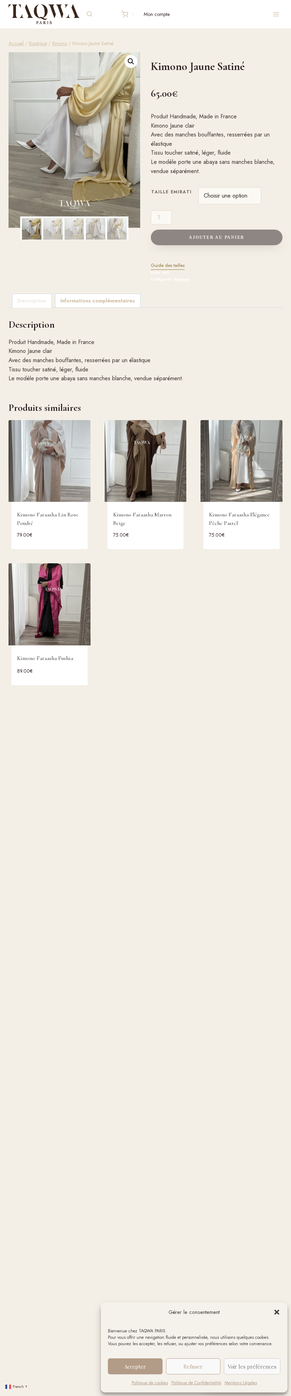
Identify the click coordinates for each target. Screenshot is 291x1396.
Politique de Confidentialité (196, 1383)
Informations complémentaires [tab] (97, 300)
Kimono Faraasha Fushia (45, 658)
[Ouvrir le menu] (275, 14)
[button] (276, 1312)
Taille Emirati (171, 192)
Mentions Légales (241, 1383)
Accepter (135, 1366)
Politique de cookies (150, 1383)
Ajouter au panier (217, 237)
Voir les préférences (252, 1366)
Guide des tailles (168, 265)
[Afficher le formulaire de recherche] (89, 14)
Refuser (193, 1366)
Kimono (182, 279)
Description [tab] (31, 300)
